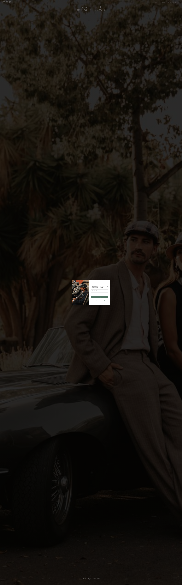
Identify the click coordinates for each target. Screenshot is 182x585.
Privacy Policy (104, 300)
